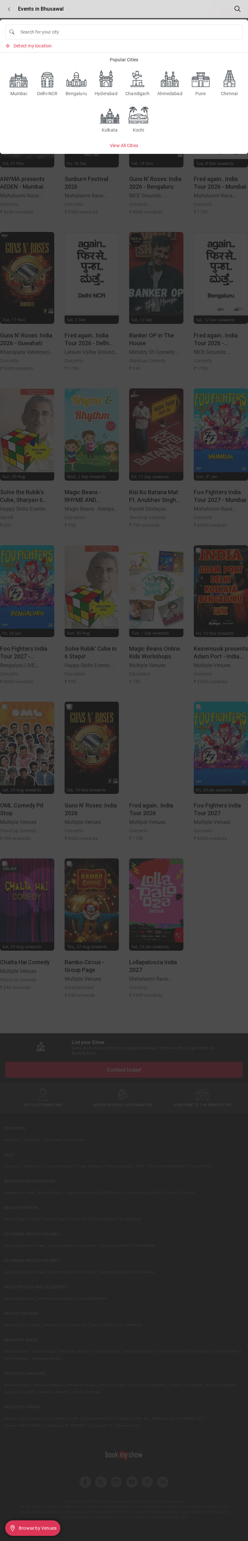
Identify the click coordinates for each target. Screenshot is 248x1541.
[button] (9, 9)
